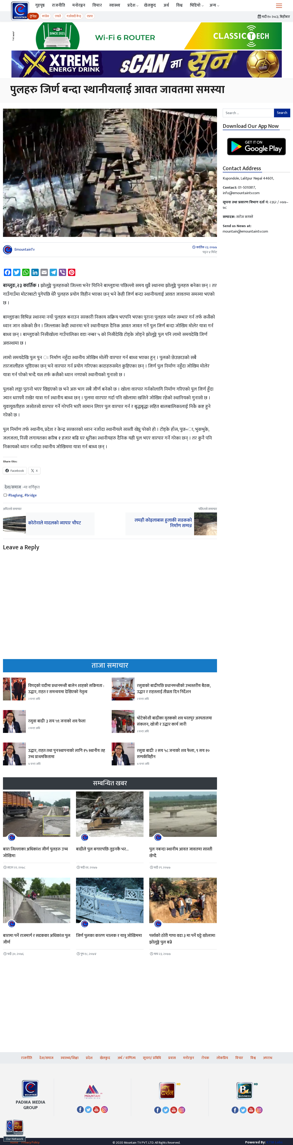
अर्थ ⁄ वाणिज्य (126, 1058)
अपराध (267, 1058)
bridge (32, 495)
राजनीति (58, 5)
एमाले (58, 16)
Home (14, 1142)
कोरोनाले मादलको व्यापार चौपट (54, 523)
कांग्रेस (45, 16)
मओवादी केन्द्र (74, 16)
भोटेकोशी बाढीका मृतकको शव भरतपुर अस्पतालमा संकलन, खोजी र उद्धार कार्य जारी (174, 721)
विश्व (179, 5)
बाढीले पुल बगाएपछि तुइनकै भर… (102, 849)
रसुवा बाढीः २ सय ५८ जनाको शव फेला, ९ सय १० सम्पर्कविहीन (173, 753)
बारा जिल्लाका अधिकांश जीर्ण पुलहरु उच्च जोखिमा (35, 852)
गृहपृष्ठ (40, 5)
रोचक (205, 1058)
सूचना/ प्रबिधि (152, 1058)
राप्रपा (90, 16)
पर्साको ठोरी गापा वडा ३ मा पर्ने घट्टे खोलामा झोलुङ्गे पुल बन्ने (182, 939)
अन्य (212, 5)
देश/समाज (13, 487)
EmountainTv (24, 250)
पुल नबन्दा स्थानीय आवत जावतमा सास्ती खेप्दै (180, 852)
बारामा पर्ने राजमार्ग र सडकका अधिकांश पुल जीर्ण (37, 939)
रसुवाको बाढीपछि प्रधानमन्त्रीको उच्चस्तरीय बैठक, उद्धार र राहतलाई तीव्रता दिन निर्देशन (174, 688)
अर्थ (166, 5)
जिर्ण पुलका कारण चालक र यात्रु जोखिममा (109, 935)
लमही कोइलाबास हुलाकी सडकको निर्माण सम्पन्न (163, 523)
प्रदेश (131, 5)
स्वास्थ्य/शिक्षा (70, 1058)
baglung (17, 495)
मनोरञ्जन (78, 5)
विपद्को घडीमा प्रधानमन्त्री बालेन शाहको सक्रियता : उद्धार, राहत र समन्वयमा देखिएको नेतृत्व (66, 688)
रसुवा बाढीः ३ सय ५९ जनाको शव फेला (57, 721)
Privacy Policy (30, 1142)
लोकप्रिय (222, 1058)
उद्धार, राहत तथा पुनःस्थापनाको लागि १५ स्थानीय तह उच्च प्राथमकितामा (66, 753)
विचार (97, 5)
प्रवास (172, 1058)
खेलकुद (150, 5)
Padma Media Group (30, 1105)
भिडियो (195, 5)
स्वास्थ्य (114, 5)
